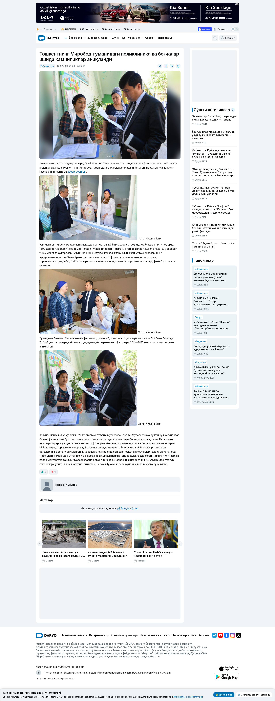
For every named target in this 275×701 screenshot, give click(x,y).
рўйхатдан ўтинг (128, 508)
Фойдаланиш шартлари (155, 635)
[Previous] (40, 543)
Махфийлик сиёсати (74, 635)
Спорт (149, 37)
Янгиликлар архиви (184, 635)
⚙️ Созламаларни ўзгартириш (254, 695)
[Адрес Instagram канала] (232, 635)
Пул (123, 37)
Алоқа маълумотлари (124, 635)
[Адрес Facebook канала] (226, 635)
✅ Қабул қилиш (223, 695)
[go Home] (46, 635)
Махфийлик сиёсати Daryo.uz (188, 697)
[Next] (180, 543)
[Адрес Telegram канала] (214, 635)
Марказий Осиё (97, 37)
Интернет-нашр (99, 635)
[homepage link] (48, 38)
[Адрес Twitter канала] (238, 635)
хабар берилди (76, 171)
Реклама (203, 635)
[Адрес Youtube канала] (220, 635)
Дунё (115, 37)
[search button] (215, 38)
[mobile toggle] (66, 38)
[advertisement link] (205, 29)
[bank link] (68, 29)
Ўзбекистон (76, 37)
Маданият (134, 37)
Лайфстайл (165, 37)
